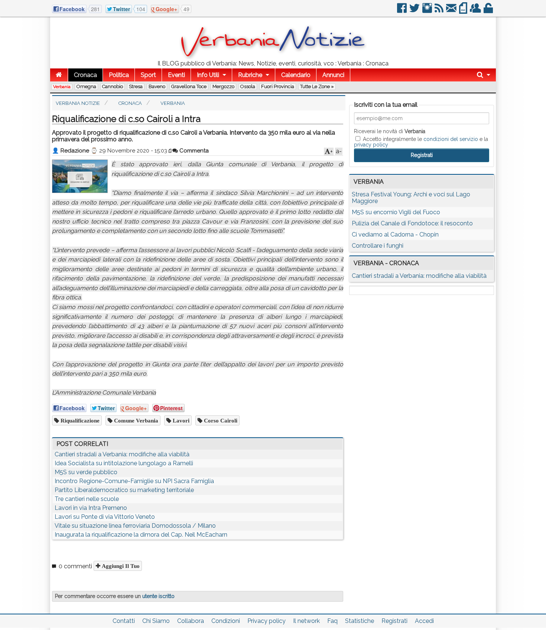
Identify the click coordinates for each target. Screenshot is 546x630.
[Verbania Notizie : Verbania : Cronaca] (273, 57)
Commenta (193, 150)
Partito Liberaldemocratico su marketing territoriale (124, 490)
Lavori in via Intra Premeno (91, 507)
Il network (306, 620)
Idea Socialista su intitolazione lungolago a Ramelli (124, 463)
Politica (119, 74)
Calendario (296, 74)
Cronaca (85, 74)
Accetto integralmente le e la (421, 141)
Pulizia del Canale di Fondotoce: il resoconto (412, 223)
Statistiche (359, 620)
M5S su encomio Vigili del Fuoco (396, 212)
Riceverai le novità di (389, 131)
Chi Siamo (156, 620)
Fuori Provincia (277, 86)
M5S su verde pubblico (86, 472)
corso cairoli (219, 420)
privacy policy (371, 145)
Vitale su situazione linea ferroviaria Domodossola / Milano (135, 525)
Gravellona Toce (189, 86)
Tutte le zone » (317, 86)
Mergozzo (223, 86)
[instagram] (427, 11)
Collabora (190, 620)
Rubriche (250, 74)
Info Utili (208, 74)
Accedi (424, 620)
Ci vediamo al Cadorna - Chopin (395, 234)
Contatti (124, 620)
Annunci (333, 74)
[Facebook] (402, 11)
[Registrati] (476, 11)
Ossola (247, 86)
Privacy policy (266, 620)
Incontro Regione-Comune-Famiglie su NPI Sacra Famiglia (134, 481)
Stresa (136, 86)
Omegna (86, 86)
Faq (332, 620)
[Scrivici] (452, 11)
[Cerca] (483, 74)
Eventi (176, 74)
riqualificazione (79, 420)
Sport (148, 74)
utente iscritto (158, 596)
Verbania (62, 86)
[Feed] (440, 11)
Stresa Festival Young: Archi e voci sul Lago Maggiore (411, 198)
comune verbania (135, 420)
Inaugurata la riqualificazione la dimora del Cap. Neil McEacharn (141, 534)
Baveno (157, 86)
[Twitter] (415, 11)
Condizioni (225, 620)
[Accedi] (489, 11)
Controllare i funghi (377, 245)
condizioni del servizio (450, 139)
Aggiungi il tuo (120, 566)
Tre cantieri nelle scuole (87, 498)
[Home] (59, 74)
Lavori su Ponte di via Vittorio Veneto (105, 516)
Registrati (394, 620)
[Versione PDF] (463, 11)
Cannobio (112, 86)
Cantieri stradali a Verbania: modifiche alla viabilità (122, 454)
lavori (180, 420)
